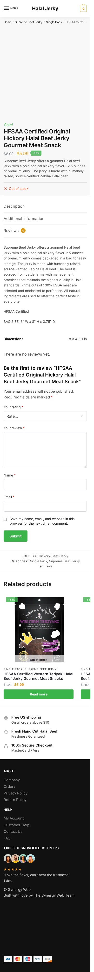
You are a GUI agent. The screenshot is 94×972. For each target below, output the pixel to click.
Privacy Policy (15, 793)
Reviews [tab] (14, 230)
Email (9, 497)
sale (50, 566)
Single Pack (54, 22)
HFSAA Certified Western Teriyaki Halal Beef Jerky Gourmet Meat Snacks (38, 676)
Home (8, 22)
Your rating (13, 407)
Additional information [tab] (24, 218)
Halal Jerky (45, 8)
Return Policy (15, 799)
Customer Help (16, 825)
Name (10, 475)
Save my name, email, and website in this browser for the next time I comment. (42, 521)
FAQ (7, 838)
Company (12, 780)
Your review (14, 428)
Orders (9, 786)
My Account (14, 818)
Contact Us (13, 831)
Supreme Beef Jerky (28, 22)
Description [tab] (14, 206)
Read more (38, 694)
